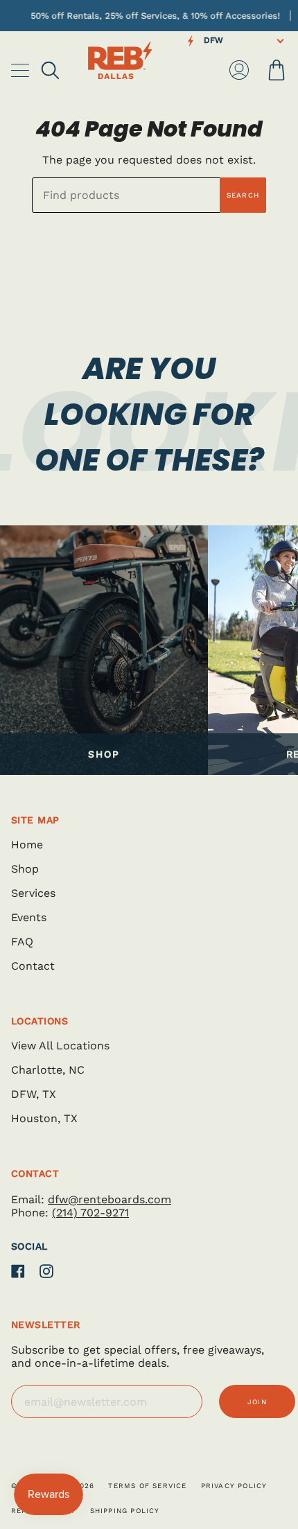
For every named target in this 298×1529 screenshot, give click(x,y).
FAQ (22, 941)
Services (33, 893)
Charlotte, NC (48, 1069)
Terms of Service (147, 1485)
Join (257, 1402)
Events (28, 917)
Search (243, 195)
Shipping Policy (125, 1510)
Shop (25, 868)
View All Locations (60, 1045)
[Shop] (104, 650)
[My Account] (239, 70)
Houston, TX (44, 1118)
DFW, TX (33, 1094)
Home (27, 844)
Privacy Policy (234, 1485)
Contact (33, 965)
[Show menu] (21, 70)
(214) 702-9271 (90, 1212)
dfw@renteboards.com (109, 1199)
